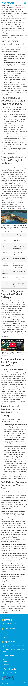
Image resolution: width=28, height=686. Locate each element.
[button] (25, 3)
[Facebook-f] (4, 673)
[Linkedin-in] (15, 673)
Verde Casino (19, 7)
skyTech (8, 620)
